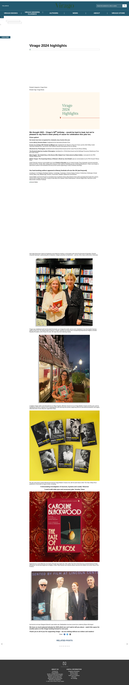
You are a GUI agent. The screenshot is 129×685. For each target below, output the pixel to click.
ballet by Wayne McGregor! (86, 624)
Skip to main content (5, 0)
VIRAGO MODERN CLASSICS (32, 13)
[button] (2, 644)
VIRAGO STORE (118, 13)
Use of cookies (74, 674)
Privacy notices (74, 672)
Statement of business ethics (55, 675)
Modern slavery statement (55, 677)
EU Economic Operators (55, 679)
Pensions (74, 677)
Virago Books (40, 89)
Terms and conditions (74, 675)
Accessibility (55, 672)
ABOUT (97, 13)
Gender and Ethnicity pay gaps (55, 674)
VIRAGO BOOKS (11, 13)
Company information (74, 671)
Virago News (43, 87)
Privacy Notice (29, 32)
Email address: (4, 22)
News (75, 13)
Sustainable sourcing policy (55, 678)
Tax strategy (74, 678)
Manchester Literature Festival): (37, 179)
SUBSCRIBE (5, 37)
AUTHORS (53, 13)
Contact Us (55, 671)
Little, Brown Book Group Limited (18, 30)
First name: (3, 21)
